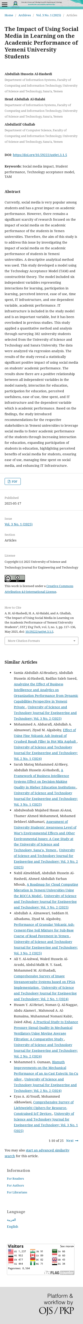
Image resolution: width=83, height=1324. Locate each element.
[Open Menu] (4, 4)
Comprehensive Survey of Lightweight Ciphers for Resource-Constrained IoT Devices (44, 1108)
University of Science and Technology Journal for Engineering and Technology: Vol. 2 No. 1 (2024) (46, 753)
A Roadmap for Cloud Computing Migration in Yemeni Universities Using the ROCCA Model (46, 890)
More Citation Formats (24, 641)
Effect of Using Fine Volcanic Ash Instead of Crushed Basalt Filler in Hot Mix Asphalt (45, 736)
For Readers (15, 1178)
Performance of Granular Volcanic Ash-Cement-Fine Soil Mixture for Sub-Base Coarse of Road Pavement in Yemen (44, 930)
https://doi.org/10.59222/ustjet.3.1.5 (40, 155)
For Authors (15, 1185)
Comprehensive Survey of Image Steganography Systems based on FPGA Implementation (44, 982)
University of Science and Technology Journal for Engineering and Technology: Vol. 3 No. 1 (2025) (46, 799)
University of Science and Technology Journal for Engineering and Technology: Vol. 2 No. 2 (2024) (46, 1050)
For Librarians (17, 1192)
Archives (24, 15)
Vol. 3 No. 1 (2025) (48, 15)
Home (9, 15)
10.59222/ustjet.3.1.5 (39, 631)
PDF (14, 481)
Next (70, 1140)
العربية (11, 1219)
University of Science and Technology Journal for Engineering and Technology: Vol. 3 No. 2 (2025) (45, 713)
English (12, 1226)
